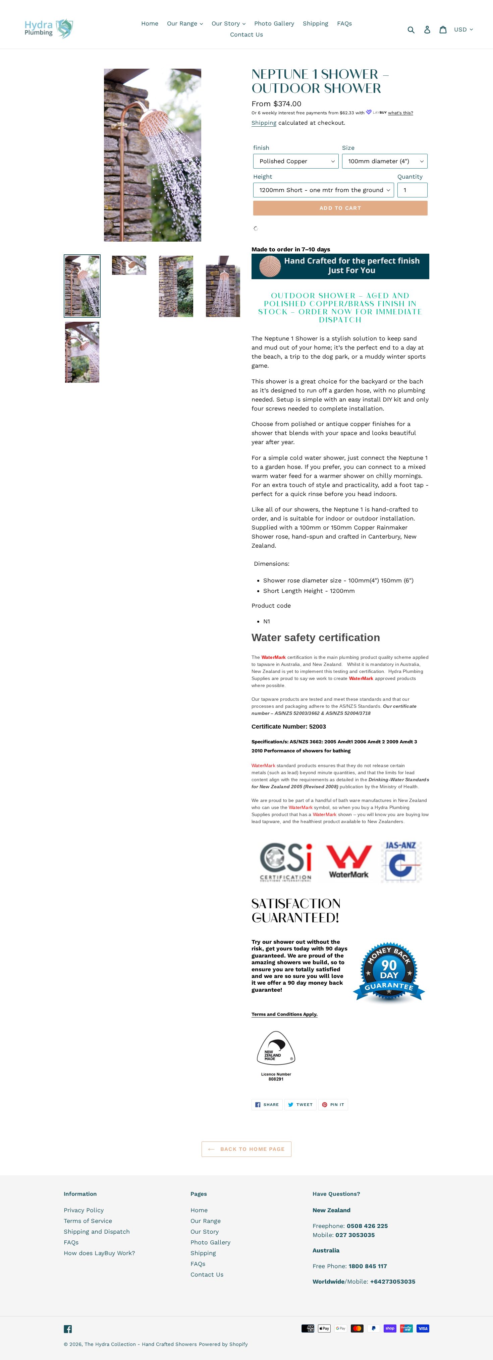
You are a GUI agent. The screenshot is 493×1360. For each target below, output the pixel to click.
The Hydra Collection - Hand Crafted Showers (141, 1344)
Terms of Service (88, 1220)
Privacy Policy (84, 1210)
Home (199, 1210)
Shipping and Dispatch (97, 1231)
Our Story (204, 1231)
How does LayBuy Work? (99, 1252)
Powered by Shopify (223, 1344)
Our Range (205, 1220)
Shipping (264, 122)
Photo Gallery (210, 1242)
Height (262, 176)
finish (261, 147)
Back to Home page (251, 1149)
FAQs (71, 1242)
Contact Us (206, 1274)
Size (348, 147)
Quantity (410, 176)
